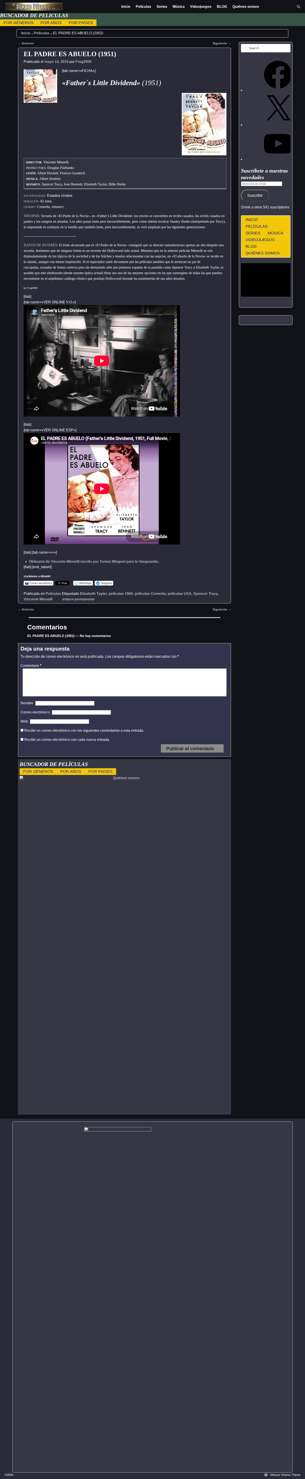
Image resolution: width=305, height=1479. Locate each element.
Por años (51, 23)
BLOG (222, 6)
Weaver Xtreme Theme (285, 1475)
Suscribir (255, 195)
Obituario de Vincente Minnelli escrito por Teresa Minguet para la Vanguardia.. (94, 561)
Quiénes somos (245, 6)
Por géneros (18, 23)
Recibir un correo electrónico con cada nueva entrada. (67, 740)
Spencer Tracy (205, 594)
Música (179, 6)
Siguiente (222, 43)
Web (24, 721)
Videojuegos (200, 6)
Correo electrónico (35, 712)
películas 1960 (121, 594)
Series (162, 6)
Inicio (125, 6)
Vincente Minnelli (38, 599)
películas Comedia (150, 594)
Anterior (26, 43)
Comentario (31, 666)
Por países (81, 23)
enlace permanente (78, 599)
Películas (143, 6)
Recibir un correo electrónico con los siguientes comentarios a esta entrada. (84, 730)
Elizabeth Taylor (93, 594)
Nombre (27, 703)
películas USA (180, 594)
